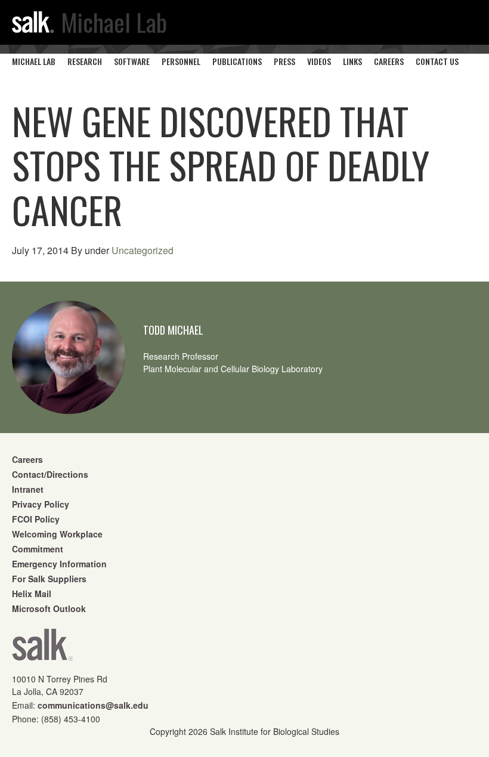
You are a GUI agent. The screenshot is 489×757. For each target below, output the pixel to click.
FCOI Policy (36, 519)
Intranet (28, 489)
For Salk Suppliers (49, 579)
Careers (27, 459)
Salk (42, 649)
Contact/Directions (50, 474)
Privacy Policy (40, 504)
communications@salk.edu (93, 705)
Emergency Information (59, 564)
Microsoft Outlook (49, 608)
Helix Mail (31, 594)
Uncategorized (143, 250)
